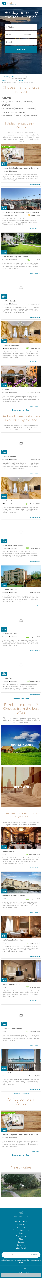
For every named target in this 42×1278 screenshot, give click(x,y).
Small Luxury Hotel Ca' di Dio (13, 896)
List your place (21, 1221)
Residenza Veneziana (10, 345)
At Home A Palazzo (9, 589)
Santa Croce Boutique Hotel (13, 940)
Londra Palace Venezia (11, 1073)
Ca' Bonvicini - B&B (9, 634)
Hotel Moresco (8, 851)
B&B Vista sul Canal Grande (12, 545)
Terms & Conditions (21, 1230)
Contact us (21, 1245)
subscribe (34, 1254)
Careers (21, 1242)
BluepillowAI (21, 1248)
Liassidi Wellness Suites (11, 984)
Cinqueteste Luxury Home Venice (15, 257)
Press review (21, 1236)
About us (21, 1224)
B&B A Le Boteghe (9, 301)
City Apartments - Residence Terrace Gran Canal (21, 212)
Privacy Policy (21, 1227)
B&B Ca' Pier (7, 678)
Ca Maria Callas (8, 390)
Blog (21, 1239)
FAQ (21, 1233)
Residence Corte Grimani (12, 1029)
